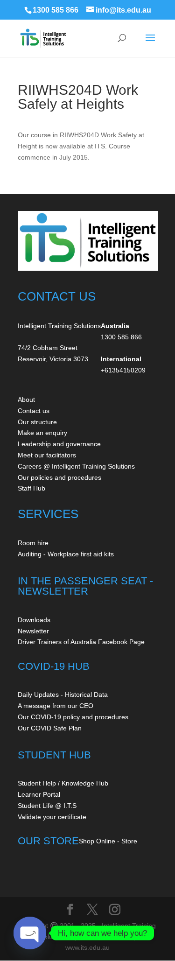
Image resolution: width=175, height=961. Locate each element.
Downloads (34, 620)
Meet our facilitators (47, 455)
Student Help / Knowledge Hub (63, 783)
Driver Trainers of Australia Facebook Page (81, 641)
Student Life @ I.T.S (47, 805)
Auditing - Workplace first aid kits (66, 554)
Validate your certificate (52, 817)
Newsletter (33, 631)
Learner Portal (39, 794)
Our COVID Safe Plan (50, 728)
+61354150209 (123, 370)
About (26, 399)
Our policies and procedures (59, 477)
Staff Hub (31, 488)
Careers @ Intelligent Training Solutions (76, 466)
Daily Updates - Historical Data (63, 694)
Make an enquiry (42, 432)
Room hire (33, 543)
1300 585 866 (55, 10)
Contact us (33, 410)
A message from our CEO (55, 705)
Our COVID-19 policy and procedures (73, 717)
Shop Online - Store (108, 841)
